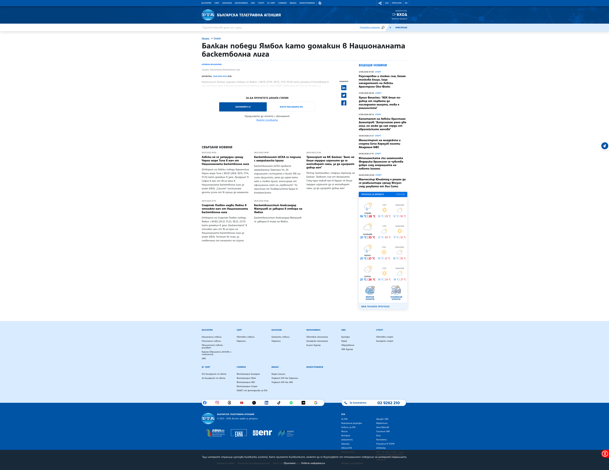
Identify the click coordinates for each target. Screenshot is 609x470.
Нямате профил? (399, 18)
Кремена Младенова (212, 64)
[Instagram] (218, 402)
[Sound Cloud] (304, 402)
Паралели (241, 341)
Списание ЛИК (383, 431)
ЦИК (204, 358)
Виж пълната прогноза (375, 306)
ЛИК (253, 3)
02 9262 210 (388, 402)
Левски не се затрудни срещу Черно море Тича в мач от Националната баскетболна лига (225, 160)
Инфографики (307, 3)
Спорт (261, 3)
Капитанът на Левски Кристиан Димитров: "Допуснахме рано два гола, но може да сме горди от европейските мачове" (382, 124)
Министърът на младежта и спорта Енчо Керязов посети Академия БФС (380, 143)
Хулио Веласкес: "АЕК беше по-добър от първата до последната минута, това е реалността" (380, 103)
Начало (205, 38)
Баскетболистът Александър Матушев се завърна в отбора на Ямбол (278, 208)
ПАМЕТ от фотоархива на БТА (252, 390)
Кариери (345, 444)
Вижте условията (267, 119)
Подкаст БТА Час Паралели (285, 378)
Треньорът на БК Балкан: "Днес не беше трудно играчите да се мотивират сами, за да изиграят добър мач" (330, 162)
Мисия (344, 431)
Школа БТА (346, 448)
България (206, 3)
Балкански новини (280, 337)
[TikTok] (280, 402)
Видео (293, 3)
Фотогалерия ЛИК (246, 382)
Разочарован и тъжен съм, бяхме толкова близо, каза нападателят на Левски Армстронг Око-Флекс (382, 81)
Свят (216, 3)
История (345, 435)
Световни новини (246, 337)
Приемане (289, 463)
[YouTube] (243, 402)
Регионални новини (211, 341)
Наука (344, 341)
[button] (320, 3)
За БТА (344, 419)
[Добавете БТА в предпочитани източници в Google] (317, 402)
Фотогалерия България (248, 374)
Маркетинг (381, 423)
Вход (402, 14)
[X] (255, 402)
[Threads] (230, 402)
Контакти (381, 439)
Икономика (241, 3)
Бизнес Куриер (313, 345)
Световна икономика (317, 337)
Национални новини (212, 337)
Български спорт (384, 341)
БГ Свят (271, 3)
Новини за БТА (348, 427)
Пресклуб (397, 3)
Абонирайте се (243, 107)
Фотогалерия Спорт (247, 386)
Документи (347, 439)
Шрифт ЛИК (382, 419)
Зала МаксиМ (382, 427)
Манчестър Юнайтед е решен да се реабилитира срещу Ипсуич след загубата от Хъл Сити (382, 183)
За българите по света (213, 378)
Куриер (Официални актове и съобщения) (216, 353)
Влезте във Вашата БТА (291, 107)
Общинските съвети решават (212, 346)
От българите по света (214, 374)
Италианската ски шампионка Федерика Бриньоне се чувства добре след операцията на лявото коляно (381, 163)
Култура (345, 337)
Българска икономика (317, 341)
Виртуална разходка (351, 423)
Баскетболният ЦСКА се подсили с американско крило (277, 158)
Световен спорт (384, 337)
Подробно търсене (370, 27)
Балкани (227, 3)
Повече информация (313, 463)
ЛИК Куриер (347, 349)
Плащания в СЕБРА (385, 444)
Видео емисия (278, 374)
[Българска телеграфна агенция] (208, 418)
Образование (347, 345)
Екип (378, 435)
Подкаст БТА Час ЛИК (282, 382)
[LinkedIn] (267, 402)
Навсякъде (401, 27)
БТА (387, 3)
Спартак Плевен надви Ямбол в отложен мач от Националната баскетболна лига (225, 208)
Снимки (282, 3)
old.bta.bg (381, 448)
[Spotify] (292, 402)
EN (406, 3)
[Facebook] (206, 402)
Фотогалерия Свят (246, 378)
